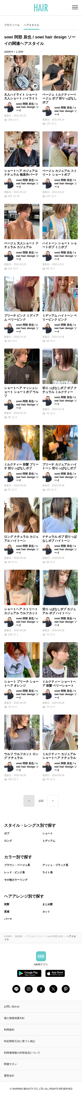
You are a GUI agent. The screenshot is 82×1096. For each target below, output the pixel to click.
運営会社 (9, 1075)
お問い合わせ (12, 1006)
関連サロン (10, 1064)
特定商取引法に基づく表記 (19, 1041)
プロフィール (12, 24)
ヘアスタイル (31, 24)
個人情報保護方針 (14, 1018)
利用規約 (9, 1029)
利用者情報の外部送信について (22, 1052)
